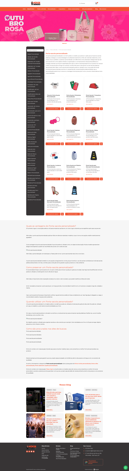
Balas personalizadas (33, 146)
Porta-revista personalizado (83, 363)
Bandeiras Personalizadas (34, 199)
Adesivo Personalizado (34, 71)
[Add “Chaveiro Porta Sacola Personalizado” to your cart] (62, 108)
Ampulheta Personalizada (35, 98)
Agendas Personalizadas (34, 76)
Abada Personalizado (33, 54)
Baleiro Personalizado (33, 172)
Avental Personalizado (34, 129)
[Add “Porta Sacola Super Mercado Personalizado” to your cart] (62, 214)
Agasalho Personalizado (34, 73)
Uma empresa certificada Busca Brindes (93, 462)
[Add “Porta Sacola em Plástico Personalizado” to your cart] (81, 179)
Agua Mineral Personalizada (35, 79)
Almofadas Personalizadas (34, 82)
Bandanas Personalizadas (34, 183)
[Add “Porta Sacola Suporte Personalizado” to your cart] (81, 214)
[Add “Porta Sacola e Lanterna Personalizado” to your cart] (62, 179)
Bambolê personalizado (34, 175)
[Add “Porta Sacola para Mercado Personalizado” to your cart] (101, 179)
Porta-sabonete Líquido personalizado (46, 365)
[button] (53, 108)
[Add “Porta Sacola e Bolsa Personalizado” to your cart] (101, 143)
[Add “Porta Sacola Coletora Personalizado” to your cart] (62, 143)
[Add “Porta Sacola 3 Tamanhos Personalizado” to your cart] (101, 108)
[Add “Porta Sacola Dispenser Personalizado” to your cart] (81, 143)
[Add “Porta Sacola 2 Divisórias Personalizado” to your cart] (81, 108)
